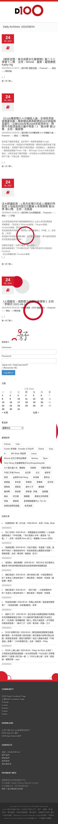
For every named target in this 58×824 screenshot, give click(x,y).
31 (19, 409)
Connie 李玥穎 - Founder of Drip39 (18, 449)
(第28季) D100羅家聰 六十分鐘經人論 (37, 133)
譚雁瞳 (27, 496)
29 (3, 409)
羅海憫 (7, 491)
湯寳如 (18, 487)
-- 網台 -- (16, 136)
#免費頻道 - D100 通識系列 (33, 308)
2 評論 (12, 215)
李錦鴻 (29, 482)
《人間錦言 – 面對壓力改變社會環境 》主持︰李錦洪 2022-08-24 (28, 303)
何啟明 (33, 468)
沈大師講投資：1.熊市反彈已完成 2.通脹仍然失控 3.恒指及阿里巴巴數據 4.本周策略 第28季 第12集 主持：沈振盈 (28, 206)
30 (11, 409)
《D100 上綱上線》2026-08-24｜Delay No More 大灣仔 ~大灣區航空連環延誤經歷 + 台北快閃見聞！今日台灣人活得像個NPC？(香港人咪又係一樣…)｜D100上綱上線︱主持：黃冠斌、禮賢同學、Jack (28, 655)
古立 (38, 472)
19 (34, 402)
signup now (6, 365)
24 (19, 406)
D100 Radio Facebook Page (14, 696)
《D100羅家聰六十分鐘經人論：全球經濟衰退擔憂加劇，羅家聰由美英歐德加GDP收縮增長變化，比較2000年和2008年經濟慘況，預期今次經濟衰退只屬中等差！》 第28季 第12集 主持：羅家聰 (29, 124)
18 (26, 402)
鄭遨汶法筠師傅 (41, 496)
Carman (7, 444)
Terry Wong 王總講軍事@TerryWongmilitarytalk (24, 463)
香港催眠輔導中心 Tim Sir (35, 501)
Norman (34, 458)
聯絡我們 (6, 758)
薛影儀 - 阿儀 (31, 491)
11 (26, 399)
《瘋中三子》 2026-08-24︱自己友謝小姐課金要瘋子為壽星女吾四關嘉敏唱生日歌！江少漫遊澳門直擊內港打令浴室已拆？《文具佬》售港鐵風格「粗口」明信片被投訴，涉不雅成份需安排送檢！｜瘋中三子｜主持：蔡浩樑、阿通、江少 (28, 618)
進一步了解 (6, 81)
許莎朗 (16, 496)
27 (42, 406)
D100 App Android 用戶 (12, 736)
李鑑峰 (39, 482)
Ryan (45, 458)
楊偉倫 (7, 487)
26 (34, 406)
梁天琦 (50, 482)
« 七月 (5, 412)
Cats (18, 444)
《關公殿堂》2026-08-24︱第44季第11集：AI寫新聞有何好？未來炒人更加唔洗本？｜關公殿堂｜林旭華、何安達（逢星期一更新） (28, 578)
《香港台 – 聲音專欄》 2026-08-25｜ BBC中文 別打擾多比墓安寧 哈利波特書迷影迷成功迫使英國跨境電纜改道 (28, 564)
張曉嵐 (7, 482)
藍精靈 (45, 491)
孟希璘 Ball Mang (20, 477)
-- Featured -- (43, 68)
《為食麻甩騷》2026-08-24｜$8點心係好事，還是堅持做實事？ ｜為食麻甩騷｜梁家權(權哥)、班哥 (28, 603)
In (5, 453)
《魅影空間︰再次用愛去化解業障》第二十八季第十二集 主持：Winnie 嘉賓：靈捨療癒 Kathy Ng (28, 62)
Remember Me (10, 368)
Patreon (5, 708)
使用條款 (6, 761)
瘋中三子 (29, 487)
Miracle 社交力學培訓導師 (15, 458)
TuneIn (5, 711)
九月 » (36, 412)
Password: (6, 356)
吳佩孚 (47, 472)
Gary (51, 449)
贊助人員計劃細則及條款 (12, 789)
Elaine (41, 449)
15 (3, 402)
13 (42, 399)
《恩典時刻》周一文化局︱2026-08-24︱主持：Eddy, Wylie (29, 523)
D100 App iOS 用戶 (10, 733)
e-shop (5, 705)
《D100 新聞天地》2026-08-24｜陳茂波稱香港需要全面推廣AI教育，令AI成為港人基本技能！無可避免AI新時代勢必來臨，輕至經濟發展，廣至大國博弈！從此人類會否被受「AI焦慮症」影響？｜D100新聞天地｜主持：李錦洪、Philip (28, 636)
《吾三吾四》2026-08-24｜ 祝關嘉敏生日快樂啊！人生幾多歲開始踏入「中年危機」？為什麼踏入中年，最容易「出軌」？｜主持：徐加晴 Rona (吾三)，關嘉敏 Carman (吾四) (28, 535)
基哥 (6, 477)
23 (11, 406)
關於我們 (6, 755)
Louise (34, 453)
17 (19, 402)
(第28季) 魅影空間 (29, 68)
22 (3, 406)
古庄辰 (28, 472)
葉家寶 (18, 491)
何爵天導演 (46, 468)
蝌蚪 (6, 496)
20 (42, 402)
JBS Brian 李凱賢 (18, 453)
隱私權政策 (6, 764)
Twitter (4, 714)
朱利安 (18, 482)
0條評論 (8, 71)
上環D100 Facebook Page (13, 699)
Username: (7, 347)
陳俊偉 (16, 501)
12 (34, 399)
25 (26, 406)
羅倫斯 (41, 487)
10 (19, 399)
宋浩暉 (36, 477)
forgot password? (20, 365)
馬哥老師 (28, 506)
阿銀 (6, 501)
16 (11, 402)
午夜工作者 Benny (12, 472)
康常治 (47, 477)
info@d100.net (13, 752)
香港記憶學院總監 (11, 506)
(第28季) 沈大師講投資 (31, 213)
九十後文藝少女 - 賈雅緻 (14, 468)
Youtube (5, 702)
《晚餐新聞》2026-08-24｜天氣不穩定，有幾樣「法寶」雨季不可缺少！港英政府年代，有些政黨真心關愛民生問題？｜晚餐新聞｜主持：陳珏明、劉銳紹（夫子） (28, 550)
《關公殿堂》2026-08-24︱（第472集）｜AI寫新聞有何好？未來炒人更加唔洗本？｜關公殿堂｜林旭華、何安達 (26, 591)
